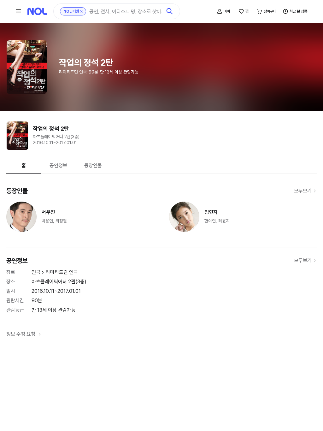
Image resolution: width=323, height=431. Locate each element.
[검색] (169, 11)
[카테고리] (18, 11)
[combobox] (125, 12)
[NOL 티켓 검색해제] (81, 11)
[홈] (37, 11)
